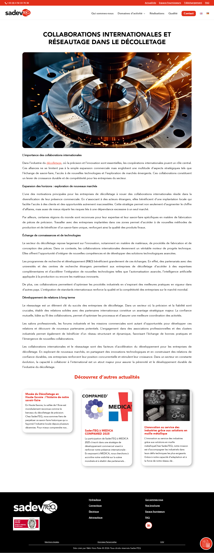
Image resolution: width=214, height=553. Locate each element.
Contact (189, 13)
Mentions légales (52, 542)
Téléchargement (193, 3)
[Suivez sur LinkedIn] (148, 525)
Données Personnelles (107, 542)
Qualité (172, 13)
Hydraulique (95, 499)
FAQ (207, 3)
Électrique (94, 511)
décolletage (54, 163)
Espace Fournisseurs (170, 3)
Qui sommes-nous (102, 13)
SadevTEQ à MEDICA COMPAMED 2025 (99, 432)
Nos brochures (152, 505)
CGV (162, 542)
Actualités (150, 3)
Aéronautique (95, 517)
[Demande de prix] (206, 543)
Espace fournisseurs (155, 511)
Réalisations (157, 13)
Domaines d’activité (130, 13)
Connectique (95, 505)
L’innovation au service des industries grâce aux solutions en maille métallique (165, 430)
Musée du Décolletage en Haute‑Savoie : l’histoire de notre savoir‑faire (47, 397)
